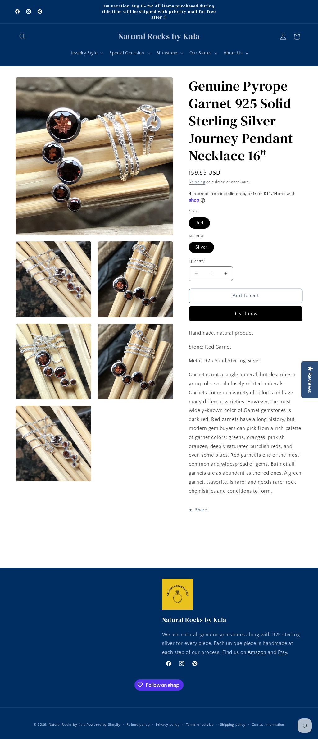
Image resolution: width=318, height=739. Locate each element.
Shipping (197, 182)
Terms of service (200, 725)
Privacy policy (168, 725)
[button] (22, 36)
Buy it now (246, 313)
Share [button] (201, 510)
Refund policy (138, 725)
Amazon (257, 652)
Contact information (268, 725)
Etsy (282, 652)
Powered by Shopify (103, 725)
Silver (201, 247)
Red (199, 223)
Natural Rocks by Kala (67, 725)
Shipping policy (233, 725)
